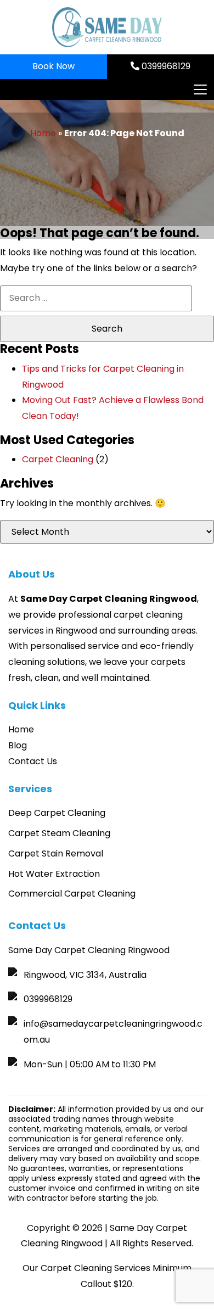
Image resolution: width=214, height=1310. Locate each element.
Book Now (53, 66)
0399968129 (164, 66)
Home (43, 133)
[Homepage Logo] (107, 27)
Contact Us (32, 761)
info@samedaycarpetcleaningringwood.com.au (113, 1031)
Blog (17, 745)
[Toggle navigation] (199, 89)
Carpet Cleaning (57, 459)
